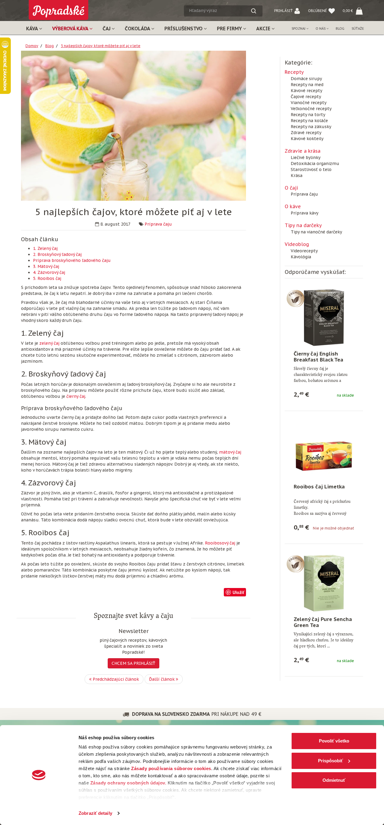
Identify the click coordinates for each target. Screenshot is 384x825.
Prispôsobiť (330, 760)
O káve (293, 206)
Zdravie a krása (302, 151)
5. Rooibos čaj (47, 278)
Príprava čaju (158, 224)
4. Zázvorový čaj (49, 272)
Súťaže (358, 28)
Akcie (264, 29)
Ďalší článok (162, 679)
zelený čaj (49, 343)
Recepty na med (307, 84)
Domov (32, 46)
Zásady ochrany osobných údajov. (128, 782)
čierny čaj (75, 396)
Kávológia (301, 257)
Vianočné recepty (308, 102)
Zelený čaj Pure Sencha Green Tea (323, 622)
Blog (340, 28)
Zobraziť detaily (95, 813)
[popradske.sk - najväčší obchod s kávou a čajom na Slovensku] (58, 7)
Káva (32, 29)
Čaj (107, 29)
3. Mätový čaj (46, 266)
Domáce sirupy (306, 78)
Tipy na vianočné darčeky (316, 232)
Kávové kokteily (307, 138)
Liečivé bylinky (305, 157)
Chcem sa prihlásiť (133, 663)
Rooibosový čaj (220, 543)
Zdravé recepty (306, 132)
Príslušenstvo (184, 29)
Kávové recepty (306, 90)
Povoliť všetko (334, 740)
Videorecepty (304, 251)
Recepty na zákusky (311, 126)
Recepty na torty (308, 114)
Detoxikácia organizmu (315, 163)
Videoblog (297, 244)
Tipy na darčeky (303, 225)
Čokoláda (138, 29)
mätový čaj (230, 452)
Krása (296, 175)
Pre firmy (230, 29)
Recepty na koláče (309, 120)
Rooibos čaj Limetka (319, 486)
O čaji (291, 188)
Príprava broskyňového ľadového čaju (72, 260)
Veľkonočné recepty (311, 108)
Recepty (294, 72)
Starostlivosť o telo (311, 169)
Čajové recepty (306, 96)
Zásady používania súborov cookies (171, 768)
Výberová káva (70, 29)
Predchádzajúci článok (115, 679)
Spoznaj (299, 28)
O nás (321, 28)
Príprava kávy (304, 213)
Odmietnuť (333, 780)
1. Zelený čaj (45, 248)
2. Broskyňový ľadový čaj (57, 254)
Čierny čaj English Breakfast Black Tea (318, 356)
